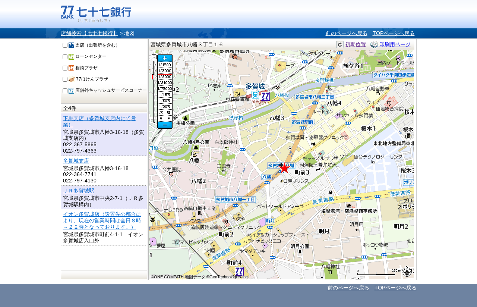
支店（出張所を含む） (97, 45)
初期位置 (355, 44)
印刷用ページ (395, 44)
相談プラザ (86, 68)
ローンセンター (90, 56)
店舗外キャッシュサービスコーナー (110, 90)
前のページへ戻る (346, 33)
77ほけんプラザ (91, 79)
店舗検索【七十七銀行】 (89, 33)
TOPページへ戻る (394, 33)
